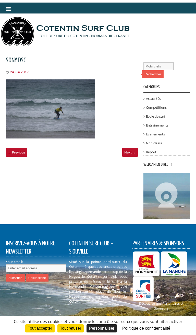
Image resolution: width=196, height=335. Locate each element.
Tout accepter (40, 328)
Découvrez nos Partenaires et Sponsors (161, 306)
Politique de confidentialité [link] (146, 328)
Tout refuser (70, 328)
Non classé (154, 143)
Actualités (153, 98)
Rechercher (153, 74)
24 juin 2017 (19, 72)
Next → (130, 152)
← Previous (16, 152)
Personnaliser (101, 328)
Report (151, 152)
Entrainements (157, 125)
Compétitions (156, 107)
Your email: (14, 261)
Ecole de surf (155, 116)
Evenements (155, 134)
